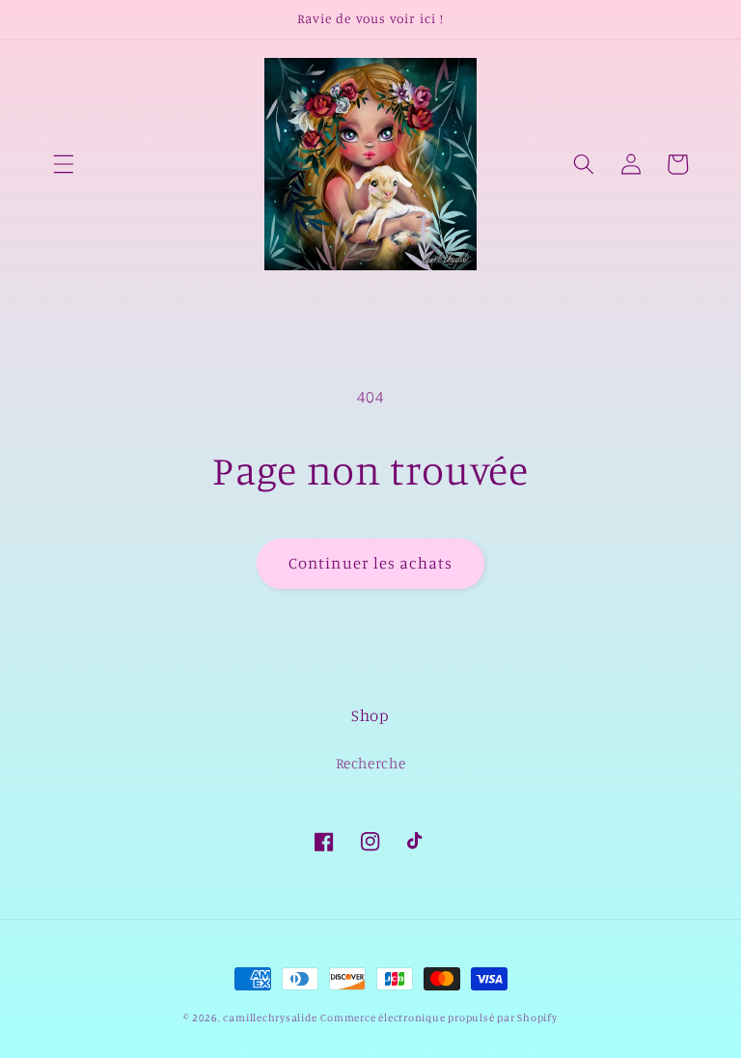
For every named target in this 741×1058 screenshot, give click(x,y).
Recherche (371, 763)
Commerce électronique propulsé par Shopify (438, 1017)
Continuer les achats (370, 562)
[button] (64, 164)
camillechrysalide (269, 1017)
